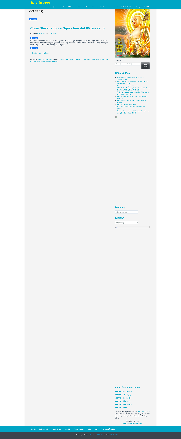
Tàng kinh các (56, 429)
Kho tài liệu (67, 429)
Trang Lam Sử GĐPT (143, 7)
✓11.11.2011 (113, 435)
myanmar (69, 59)
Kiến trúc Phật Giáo (45, 59)
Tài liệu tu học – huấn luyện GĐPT (120, 7)
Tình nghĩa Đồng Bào (108, 429)
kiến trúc (33, 61)
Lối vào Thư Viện (49, 7)
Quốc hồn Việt (43, 429)
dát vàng (87, 59)
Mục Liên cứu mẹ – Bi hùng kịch (128, 86)
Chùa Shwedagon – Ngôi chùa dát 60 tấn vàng (67, 28)
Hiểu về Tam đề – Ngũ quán (126, 104)
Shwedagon (78, 59)
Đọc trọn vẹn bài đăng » (40, 53)
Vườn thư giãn (79, 429)
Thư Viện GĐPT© (96, 435)
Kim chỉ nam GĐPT (66, 7)
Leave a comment (51, 61)
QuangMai (53, 33)
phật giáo (62, 59)
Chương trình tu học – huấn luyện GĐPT (90, 7)
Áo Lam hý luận (92, 429)
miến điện (41, 61)
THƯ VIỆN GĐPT (143, 412)
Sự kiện (33, 429)
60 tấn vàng (104, 59)
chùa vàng (95, 59)
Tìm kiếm (118, 61)
